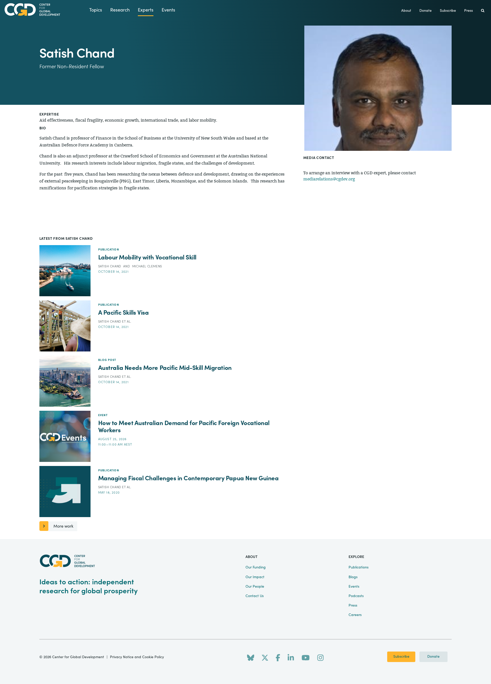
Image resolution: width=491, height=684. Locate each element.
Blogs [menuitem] (353, 577)
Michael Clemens (147, 266)
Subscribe (401, 657)
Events (168, 10)
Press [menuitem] (468, 11)
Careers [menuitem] (355, 615)
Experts (145, 10)
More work (63, 526)
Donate (433, 657)
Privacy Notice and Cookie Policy (137, 657)
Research (120, 10)
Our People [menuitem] (255, 587)
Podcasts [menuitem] (356, 596)
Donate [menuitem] (425, 11)
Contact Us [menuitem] (255, 596)
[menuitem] (482, 11)
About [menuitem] (406, 11)
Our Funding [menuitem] (256, 567)
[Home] (44, 9)
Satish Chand (110, 266)
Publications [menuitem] (359, 567)
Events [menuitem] (354, 587)
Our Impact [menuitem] (255, 577)
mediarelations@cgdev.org (329, 179)
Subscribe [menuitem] (448, 11)
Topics (95, 10)
